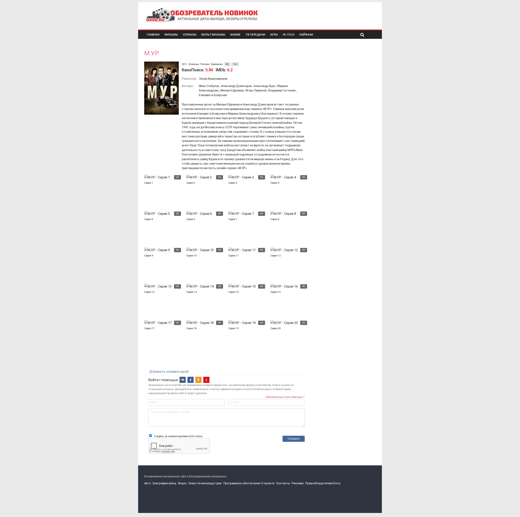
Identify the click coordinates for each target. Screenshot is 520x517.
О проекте (268, 483)
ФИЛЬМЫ (171, 34)
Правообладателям (318, 483)
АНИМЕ (235, 34)
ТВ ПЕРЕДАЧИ (255, 34)
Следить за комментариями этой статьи (178, 436)
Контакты (283, 483)
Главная (153, 34)
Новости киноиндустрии (205, 483)
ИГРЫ (274, 34)
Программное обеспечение (241, 483)
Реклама (297, 483)
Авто (147, 483)
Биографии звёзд (164, 483)
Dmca (336, 483)
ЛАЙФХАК (306, 34)
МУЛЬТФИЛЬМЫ (213, 34)
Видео (182, 483)
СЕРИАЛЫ (189, 34)
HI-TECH (288, 34)
